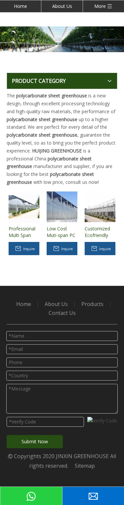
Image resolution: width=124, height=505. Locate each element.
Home (20, 6)
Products (92, 304)
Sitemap (85, 465)
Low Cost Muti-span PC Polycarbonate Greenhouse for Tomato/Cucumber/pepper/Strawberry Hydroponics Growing (62, 232)
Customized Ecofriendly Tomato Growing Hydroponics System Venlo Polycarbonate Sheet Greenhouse (100, 232)
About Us (62, 6)
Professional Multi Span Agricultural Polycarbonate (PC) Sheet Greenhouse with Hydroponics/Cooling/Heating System (24, 232)
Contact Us (62, 313)
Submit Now (34, 441)
